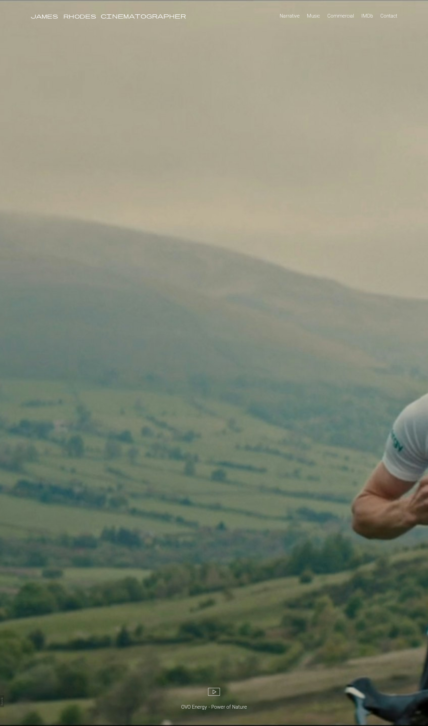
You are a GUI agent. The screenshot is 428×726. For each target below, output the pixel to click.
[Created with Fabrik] (2, 701)
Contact (388, 16)
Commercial (340, 16)
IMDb (367, 16)
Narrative (290, 16)
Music (313, 16)
